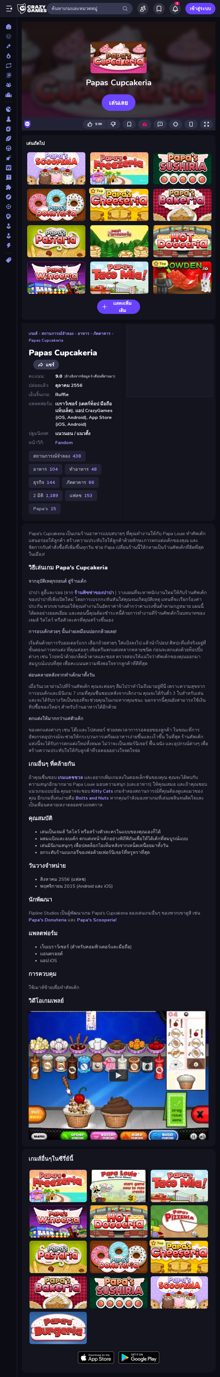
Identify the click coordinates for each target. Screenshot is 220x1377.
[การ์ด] (8, 129)
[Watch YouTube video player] (119, 1075)
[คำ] (8, 168)
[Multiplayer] (8, 85)
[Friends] (143, 8)
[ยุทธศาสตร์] (8, 216)
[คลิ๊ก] (8, 158)
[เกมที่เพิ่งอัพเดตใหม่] (8, 65)
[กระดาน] (8, 119)
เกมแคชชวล (70, 777)
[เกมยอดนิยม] (8, 56)
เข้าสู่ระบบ (200, 8)
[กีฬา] (8, 138)
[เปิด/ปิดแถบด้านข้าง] (9, 8)
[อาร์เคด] (8, 236)
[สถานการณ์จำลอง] (8, 226)
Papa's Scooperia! (97, 920)
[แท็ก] (8, 260)
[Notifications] (175, 8)
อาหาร (83, 333)
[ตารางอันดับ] (8, 95)
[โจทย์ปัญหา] (8, 177)
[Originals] (8, 75)
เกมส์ (33, 333)
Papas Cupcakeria (46, 340)
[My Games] (159, 8)
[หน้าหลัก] (8, 26)
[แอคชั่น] (8, 245)
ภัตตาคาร (102, 333)
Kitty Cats (102, 791)
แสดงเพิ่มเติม (122, 307)
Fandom (64, 443)
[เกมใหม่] (8, 46)
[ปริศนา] (8, 187)
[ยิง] (8, 206)
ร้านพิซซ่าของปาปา (94, 592)
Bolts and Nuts (92, 798)
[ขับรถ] (8, 148)
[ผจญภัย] (8, 197)
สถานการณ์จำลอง (58, 333)
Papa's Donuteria (47, 920)
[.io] (8, 109)
